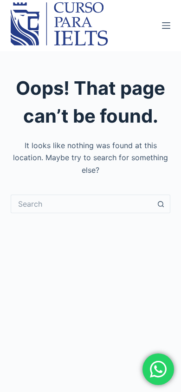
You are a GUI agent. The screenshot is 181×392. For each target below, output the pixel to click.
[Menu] (166, 25)
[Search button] (161, 204)
